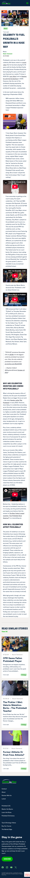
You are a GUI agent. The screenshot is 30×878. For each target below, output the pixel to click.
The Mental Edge (7, 829)
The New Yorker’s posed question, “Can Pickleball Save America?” (13, 516)
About (4, 792)
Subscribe (7, 859)
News (4, 51)
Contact (4, 789)
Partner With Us (7, 795)
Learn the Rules (6, 812)
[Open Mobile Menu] (27, 3)
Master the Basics (7, 809)
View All (4, 631)
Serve (5, 28)
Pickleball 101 (6, 805)
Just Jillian (12, 76)
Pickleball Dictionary (8, 815)
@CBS (12, 354)
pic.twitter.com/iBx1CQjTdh (13, 364)
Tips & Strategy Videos (9, 822)
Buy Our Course (6, 826)
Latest (4, 799)
